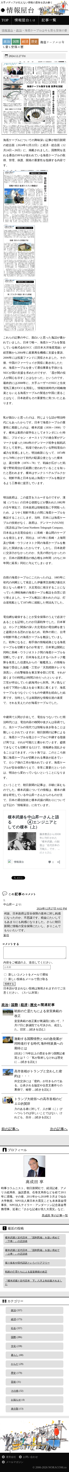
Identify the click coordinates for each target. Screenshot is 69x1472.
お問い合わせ (30, 1457)
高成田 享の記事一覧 (55, 1215)
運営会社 (11, 1457)
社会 (13, 1328)
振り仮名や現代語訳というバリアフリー (27, 1263)
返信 (6, 935)
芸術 (13, 1382)
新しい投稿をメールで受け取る (28, 979)
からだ (14, 1364)
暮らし (14, 1355)
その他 (14, 1391)
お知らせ (16, 1400)
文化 (13, 1346)
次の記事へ (59, 1129)
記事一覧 (48, 20)
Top (66, 1469)
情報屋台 (7, 30)
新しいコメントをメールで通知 (28, 974)
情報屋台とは (25, 20)
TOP (4, 20)
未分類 (14, 1408)
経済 (24, 1005)
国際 (14, 1005)
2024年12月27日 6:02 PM (52, 908)
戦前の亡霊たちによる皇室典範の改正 (26, 1271)
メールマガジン (14, 1462)
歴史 (33, 1005)
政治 (19, 30)
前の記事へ (10, 1129)
